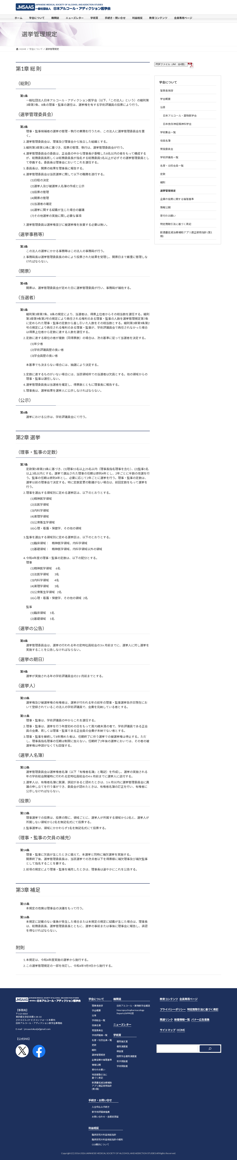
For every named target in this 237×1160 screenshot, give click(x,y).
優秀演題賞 (122, 1046)
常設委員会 (166, 149)
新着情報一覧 (182, 1019)
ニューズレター (122, 1024)
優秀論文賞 (122, 1041)
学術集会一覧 (168, 132)
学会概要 (165, 98)
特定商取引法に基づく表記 (175, 224)
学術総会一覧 (98, 1020)
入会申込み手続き (101, 1107)
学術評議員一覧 (169, 157)
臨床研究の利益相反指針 (104, 1134)
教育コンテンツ (169, 999)
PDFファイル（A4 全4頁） (171, 64)
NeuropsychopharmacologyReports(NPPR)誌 (130, 1012)
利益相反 (94, 1128)
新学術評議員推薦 (101, 1112)
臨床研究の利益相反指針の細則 (107, 1139)
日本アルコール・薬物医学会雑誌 (133, 1005)
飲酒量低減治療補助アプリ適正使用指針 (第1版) (186, 234)
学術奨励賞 (122, 1066)
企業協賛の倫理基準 (102, 1059)
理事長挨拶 (166, 90)
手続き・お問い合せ (100, 1100)
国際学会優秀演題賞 (127, 1056)
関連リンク (166, 1019)
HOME (181, 1030)
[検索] (210, 1048)
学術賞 (117, 1035)
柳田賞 (120, 1051)
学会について (168, 82)
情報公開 (165, 207)
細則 (162, 182)
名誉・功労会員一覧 (171, 165)
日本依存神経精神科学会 (177, 123)
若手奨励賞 (122, 1061)
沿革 (162, 107)
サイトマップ (167, 1030)
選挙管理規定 (168, 190)
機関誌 (117, 999)
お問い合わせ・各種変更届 (105, 1117)
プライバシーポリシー (173, 1009)
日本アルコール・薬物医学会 (180, 115)
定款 (162, 174)
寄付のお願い (168, 215)
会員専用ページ (188, 999)
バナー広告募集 (200, 1019)
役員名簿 (165, 140)
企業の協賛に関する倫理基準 (177, 199)
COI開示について (100, 1144)
